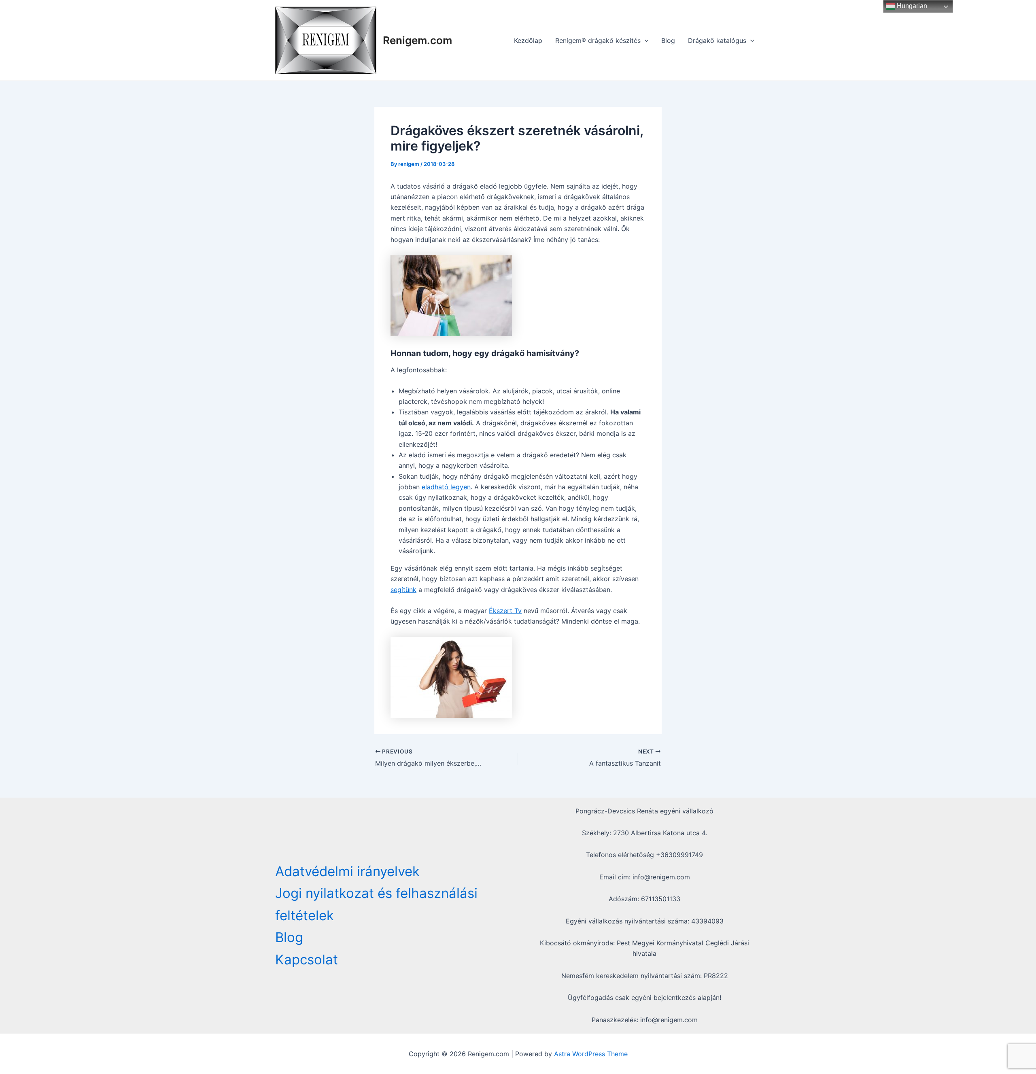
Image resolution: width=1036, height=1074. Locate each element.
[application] (645, 40)
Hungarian (911, 5)
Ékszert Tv (505, 611)
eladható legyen (446, 487)
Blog (668, 40)
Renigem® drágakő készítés (598, 40)
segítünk (403, 590)
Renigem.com (417, 40)
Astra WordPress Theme (591, 1054)
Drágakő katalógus (717, 40)
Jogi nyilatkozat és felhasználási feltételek (376, 904)
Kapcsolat (306, 959)
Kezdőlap (528, 40)
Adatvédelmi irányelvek (347, 871)
